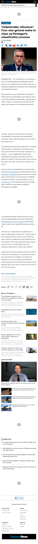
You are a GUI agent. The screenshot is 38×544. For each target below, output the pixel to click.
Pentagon (6, 23)
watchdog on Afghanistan (9, 174)
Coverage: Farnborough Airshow (15, 5)
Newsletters (23, 512)
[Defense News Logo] (11, 2)
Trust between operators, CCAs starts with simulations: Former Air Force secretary (12, 298)
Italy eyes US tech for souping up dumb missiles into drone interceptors (19, 468)
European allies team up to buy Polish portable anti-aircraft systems (19, 443)
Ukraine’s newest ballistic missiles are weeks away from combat (19, 462)
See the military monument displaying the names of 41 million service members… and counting (24, 389)
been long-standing (11, 172)
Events (22, 514)
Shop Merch (23, 519)
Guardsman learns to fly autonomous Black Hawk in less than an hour (13, 323)
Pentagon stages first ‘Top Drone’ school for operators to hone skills (12, 349)
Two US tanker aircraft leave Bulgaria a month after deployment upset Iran (19, 455)
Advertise (4, 524)
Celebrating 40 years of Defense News (11, 311)
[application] (19, 372)
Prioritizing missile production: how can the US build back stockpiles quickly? (23, 405)
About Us (22, 524)
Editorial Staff (5, 531)
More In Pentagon (7, 293)
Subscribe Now (24, 510)
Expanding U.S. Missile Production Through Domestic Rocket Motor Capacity (18, 383)
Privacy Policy (6, 510)
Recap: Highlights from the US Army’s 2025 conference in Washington (11, 336)
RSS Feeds (23, 517)
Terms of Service (6, 512)
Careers (22, 526)
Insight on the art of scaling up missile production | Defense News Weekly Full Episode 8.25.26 (24, 397)
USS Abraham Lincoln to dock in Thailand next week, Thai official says (19, 449)
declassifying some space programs (13, 221)
